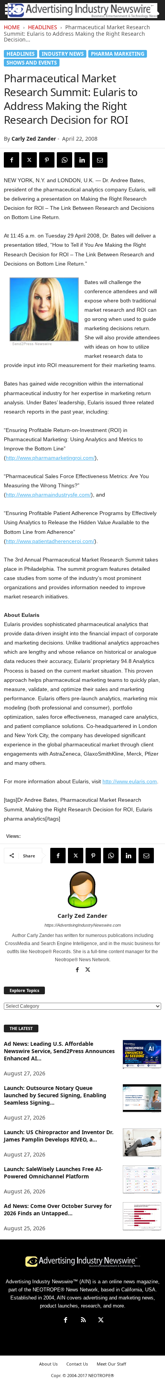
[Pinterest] (46, 160)
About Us (48, 1364)
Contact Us (77, 1364)
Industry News (63, 53)
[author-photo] (82, 889)
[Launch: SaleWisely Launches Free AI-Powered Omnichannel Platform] (142, 1179)
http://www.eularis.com (129, 781)
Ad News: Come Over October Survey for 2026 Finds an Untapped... (58, 1209)
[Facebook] (11, 160)
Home (12, 27)
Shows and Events (32, 62)
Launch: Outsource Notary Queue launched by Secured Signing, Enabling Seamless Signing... (55, 1095)
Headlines (42, 27)
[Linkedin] (82, 160)
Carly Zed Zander (34, 138)
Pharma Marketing (117, 53)
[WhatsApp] (64, 160)
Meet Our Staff (111, 1364)
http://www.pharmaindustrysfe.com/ (48, 495)
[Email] (99, 160)
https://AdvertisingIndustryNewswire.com (83, 925)
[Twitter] (29, 160)
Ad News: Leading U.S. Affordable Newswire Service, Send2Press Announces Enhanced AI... (59, 1051)
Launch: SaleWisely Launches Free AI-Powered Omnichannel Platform (53, 1172)
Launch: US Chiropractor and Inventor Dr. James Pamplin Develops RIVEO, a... (59, 1135)
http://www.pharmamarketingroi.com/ (50, 458)
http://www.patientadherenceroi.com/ (50, 541)
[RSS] (83, 1321)
